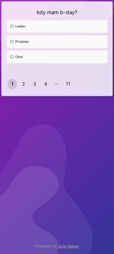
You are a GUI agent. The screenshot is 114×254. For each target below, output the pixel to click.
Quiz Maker (68, 246)
